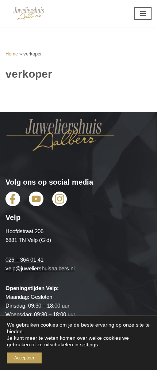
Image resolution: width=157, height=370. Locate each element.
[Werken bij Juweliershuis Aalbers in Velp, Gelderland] (27, 13)
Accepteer (24, 358)
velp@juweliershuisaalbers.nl (39, 268)
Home (11, 54)
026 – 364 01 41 (24, 260)
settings (89, 344)
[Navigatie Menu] (143, 13)
